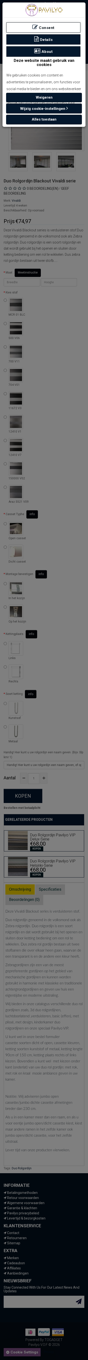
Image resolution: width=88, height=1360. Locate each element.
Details (46, 40)
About (46, 51)
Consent (46, 28)
